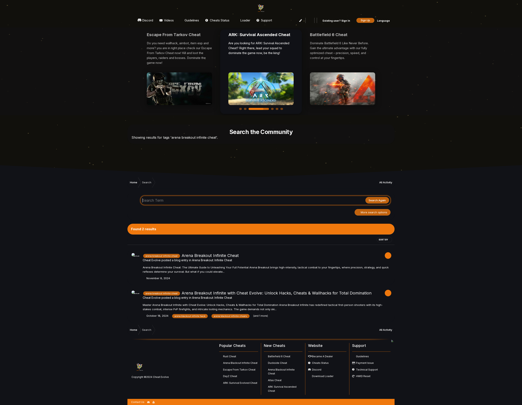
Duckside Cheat (277, 362)
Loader (244, 20)
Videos (168, 20)
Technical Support (367, 369)
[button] (240, 109)
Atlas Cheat (275, 380)
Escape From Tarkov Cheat (239, 369)
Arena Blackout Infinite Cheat (240, 362)
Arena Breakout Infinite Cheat (210, 255)
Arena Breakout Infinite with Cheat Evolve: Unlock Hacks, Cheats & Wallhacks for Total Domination (277, 293)
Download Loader (322, 376)
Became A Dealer (322, 356)
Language (383, 20)
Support (266, 20)
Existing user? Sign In (336, 20)
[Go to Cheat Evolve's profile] (136, 257)
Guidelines (191, 20)
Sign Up (365, 20)
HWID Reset (363, 376)
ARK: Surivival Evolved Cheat (240, 382)
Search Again (377, 200)
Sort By (383, 239)
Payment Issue (365, 362)
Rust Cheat (229, 356)
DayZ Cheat (230, 376)
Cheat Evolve (152, 260)
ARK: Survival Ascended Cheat (282, 388)
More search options (373, 212)
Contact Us (137, 402)
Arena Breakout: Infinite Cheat (212, 260)
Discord (147, 20)
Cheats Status (219, 20)
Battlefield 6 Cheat (279, 356)
